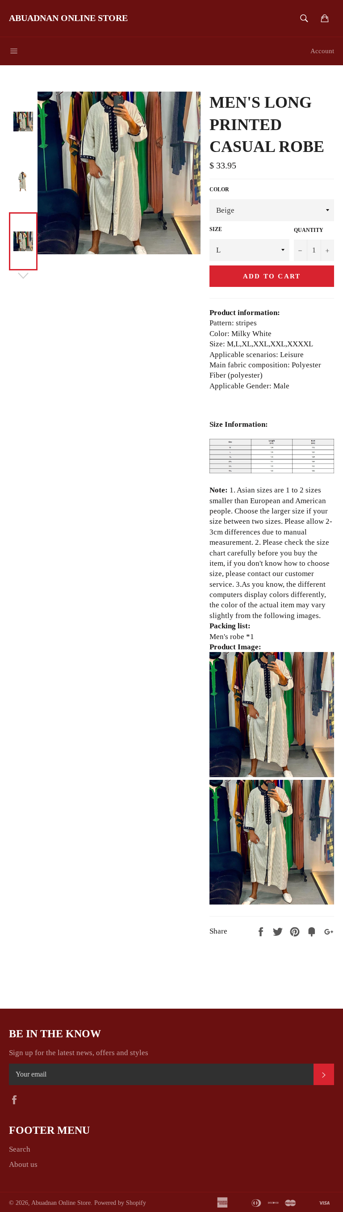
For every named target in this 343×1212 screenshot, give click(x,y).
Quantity (308, 230)
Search (19, 1149)
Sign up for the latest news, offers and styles (78, 1052)
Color (219, 189)
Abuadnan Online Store (68, 18)
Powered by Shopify (120, 1202)
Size (215, 229)
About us (23, 1164)
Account (322, 51)
